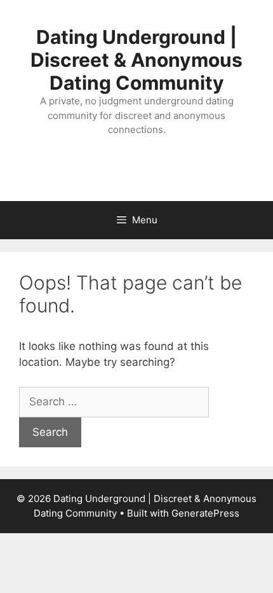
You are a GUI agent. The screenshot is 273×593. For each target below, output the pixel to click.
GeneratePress (205, 513)
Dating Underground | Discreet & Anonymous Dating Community (136, 59)
